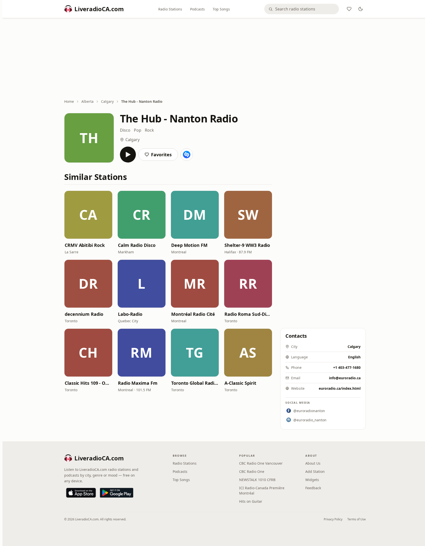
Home (69, 101)
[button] (88, 215)
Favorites (161, 155)
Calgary (107, 101)
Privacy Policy (333, 519)
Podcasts (197, 9)
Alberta (87, 101)
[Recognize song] (186, 154)
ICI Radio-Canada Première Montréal (261, 490)
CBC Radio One (251, 471)
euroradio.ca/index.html (340, 388)
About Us (312, 463)
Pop (137, 130)
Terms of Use (356, 519)
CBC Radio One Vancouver (261, 463)
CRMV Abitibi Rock (85, 245)
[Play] (128, 155)
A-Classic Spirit (240, 383)
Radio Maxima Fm (138, 383)
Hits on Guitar (250, 501)
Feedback (313, 488)
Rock (149, 130)
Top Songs (221, 9)
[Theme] (360, 9)
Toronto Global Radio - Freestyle (194, 383)
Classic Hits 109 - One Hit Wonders (88, 383)
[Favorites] (349, 9)
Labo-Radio (130, 314)
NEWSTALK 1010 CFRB (257, 479)
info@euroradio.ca (345, 378)
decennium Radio (84, 314)
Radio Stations (170, 9)
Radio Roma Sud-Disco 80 (248, 314)
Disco (125, 130)
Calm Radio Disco (137, 245)
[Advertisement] (215, 59)
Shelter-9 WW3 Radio (247, 245)
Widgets (312, 479)
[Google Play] (116, 493)
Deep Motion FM (189, 245)
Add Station (315, 471)
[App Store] (81, 493)
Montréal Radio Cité (193, 314)
